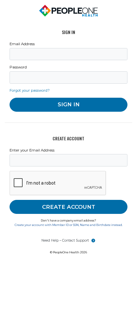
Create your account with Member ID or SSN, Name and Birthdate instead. (69, 225)
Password (18, 67)
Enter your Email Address (32, 150)
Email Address (22, 44)
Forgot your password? (30, 90)
